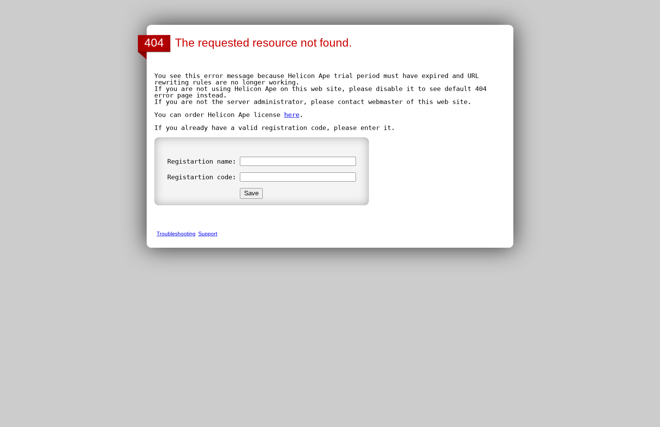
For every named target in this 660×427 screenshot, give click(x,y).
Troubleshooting (176, 234)
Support (207, 234)
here (291, 115)
